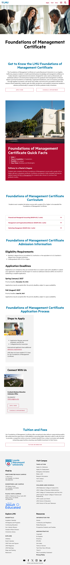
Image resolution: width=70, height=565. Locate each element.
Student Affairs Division (12, 529)
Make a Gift (39, 474)
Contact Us (39, 481)
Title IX (38, 550)
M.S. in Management (26, 175)
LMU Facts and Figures (12, 543)
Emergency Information (43, 471)
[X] (32, 560)
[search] (65, 3)
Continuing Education (11, 525)
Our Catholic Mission (11, 527)
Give (56, 2)
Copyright (39, 534)
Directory (39, 538)
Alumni (38, 520)
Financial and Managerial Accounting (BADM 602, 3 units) (25, 217)
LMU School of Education (43, 501)
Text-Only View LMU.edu (43, 548)
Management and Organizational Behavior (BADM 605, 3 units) (27, 223)
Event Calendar (9, 541)
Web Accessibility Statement (44, 552)
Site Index (39, 543)
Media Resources (41, 525)
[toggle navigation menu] (61, 3)
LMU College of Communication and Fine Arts (49, 492)
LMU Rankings (9, 548)
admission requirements (15, 349)
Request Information (42, 476)
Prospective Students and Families (46, 527)
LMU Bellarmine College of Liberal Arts (47, 488)
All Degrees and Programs (12, 522)
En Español (39, 536)
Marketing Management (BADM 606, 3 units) (21, 228)
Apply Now (19, 89)
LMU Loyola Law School (43, 498)
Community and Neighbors (43, 522)
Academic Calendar (10, 520)
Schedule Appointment (50, 89)
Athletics (7, 538)
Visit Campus (40, 478)
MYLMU (38, 541)
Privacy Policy (40, 555)
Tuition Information (35, 444)
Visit (52, 2)
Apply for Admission (42, 467)
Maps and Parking (10, 550)
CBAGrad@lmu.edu (13, 399)
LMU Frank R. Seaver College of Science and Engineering (48, 495)
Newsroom (8, 552)
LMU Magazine (9, 545)
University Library (10, 532)
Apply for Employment (42, 469)
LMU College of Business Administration (47, 490)
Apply (47, 2)
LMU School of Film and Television (46, 503)
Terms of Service (41, 545)
